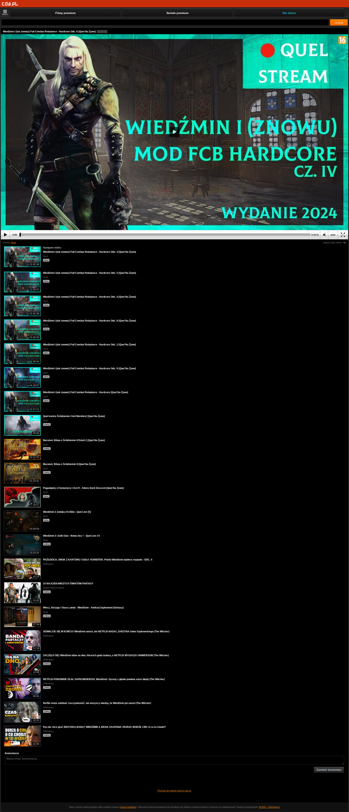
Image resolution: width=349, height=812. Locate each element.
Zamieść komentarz (329, 769)
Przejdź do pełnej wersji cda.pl (175, 790)
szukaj (339, 22)
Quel (13, 242)
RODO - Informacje (269, 807)
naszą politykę (128, 807)
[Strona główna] (10, 3)
